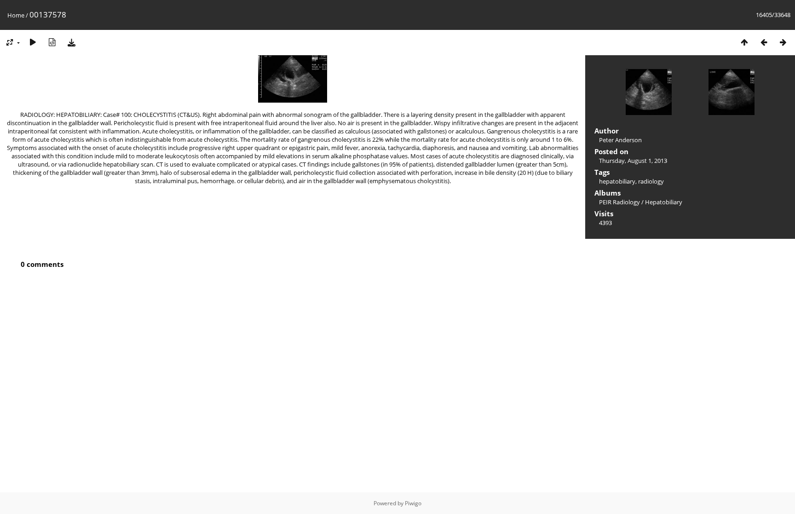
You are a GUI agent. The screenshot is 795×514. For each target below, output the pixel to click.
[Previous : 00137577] (763, 42)
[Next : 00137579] (783, 42)
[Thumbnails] (744, 42)
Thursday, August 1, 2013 (633, 160)
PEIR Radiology (619, 202)
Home (15, 15)
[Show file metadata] (52, 42)
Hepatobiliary (663, 202)
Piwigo (413, 503)
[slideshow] (32, 42)
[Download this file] (71, 42)
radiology (651, 181)
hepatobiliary (617, 181)
